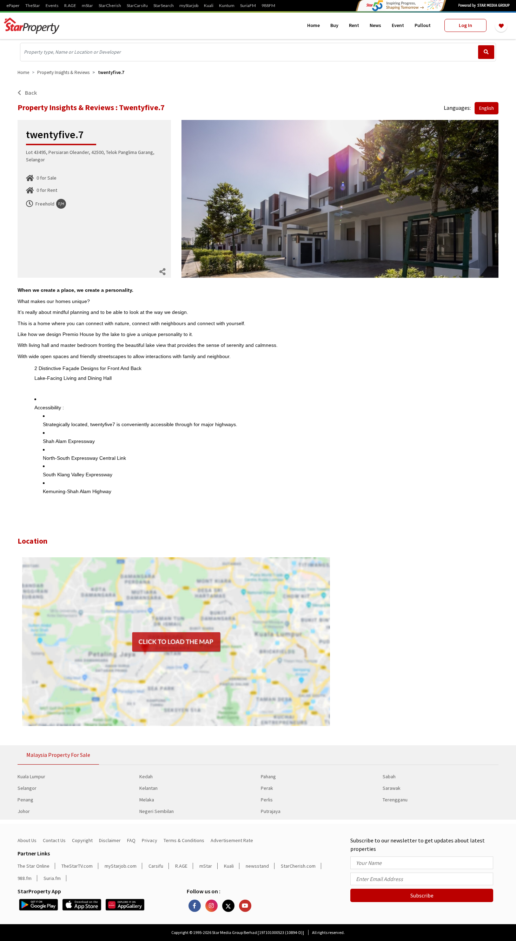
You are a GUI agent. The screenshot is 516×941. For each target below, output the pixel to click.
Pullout (423, 25)
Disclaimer (110, 840)
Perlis (267, 800)
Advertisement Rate (232, 840)
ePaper (13, 6)
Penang (25, 800)
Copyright (82, 840)
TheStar (32, 6)
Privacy (149, 840)
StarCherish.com (298, 866)
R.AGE (70, 6)
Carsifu (155, 866)
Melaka (146, 800)
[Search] (486, 52)
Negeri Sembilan (156, 811)
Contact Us (54, 840)
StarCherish (110, 6)
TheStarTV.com (77, 866)
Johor (24, 811)
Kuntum (226, 6)
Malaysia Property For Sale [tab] (58, 754)
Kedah (146, 776)
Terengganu (395, 800)
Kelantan (148, 788)
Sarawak (392, 788)
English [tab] (486, 108)
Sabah (389, 776)
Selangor (27, 788)
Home (313, 25)
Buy (334, 25)
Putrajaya (270, 811)
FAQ (131, 840)
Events (52, 6)
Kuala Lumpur (31, 776)
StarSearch (163, 6)
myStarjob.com (121, 866)
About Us (27, 840)
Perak (267, 788)
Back (30, 92)
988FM (268, 6)
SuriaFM (248, 6)
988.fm (25, 878)
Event (398, 25)
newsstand (257, 866)
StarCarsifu (137, 6)
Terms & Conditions (184, 840)
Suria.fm (52, 878)
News (375, 25)
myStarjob (188, 6)
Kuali (208, 6)
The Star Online (33, 866)
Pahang (268, 776)
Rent (354, 25)
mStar (87, 6)
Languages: (457, 107)
